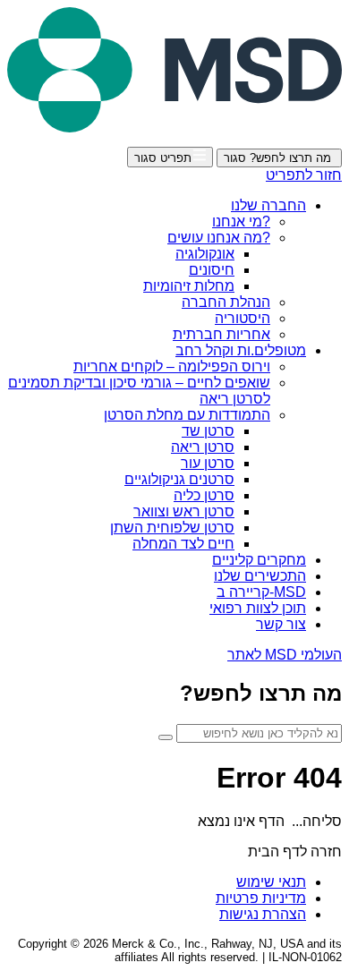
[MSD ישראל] (174, 127)
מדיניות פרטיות (261, 898)
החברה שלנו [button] (268, 205)
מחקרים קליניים (259, 559)
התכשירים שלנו (260, 575)
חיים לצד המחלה (183, 543)
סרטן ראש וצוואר (183, 511)
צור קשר (281, 624)
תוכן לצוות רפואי (257, 608)
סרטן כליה (204, 495)
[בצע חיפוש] (165, 737)
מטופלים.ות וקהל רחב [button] (240, 350)
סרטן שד (208, 431)
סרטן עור (207, 463)
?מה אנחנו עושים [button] (218, 237)
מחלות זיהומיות (188, 286)
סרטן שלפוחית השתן (172, 527)
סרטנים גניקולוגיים (179, 479)
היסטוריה (242, 318)
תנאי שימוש (271, 882)
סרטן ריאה (202, 447)
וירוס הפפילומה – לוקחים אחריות (171, 366)
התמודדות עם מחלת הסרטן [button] (187, 414)
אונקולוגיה (204, 253)
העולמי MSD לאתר (284, 654)
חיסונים (211, 269)
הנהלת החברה (226, 302)
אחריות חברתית (221, 334)
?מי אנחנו (241, 221)
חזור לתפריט (304, 175)
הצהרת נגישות (262, 914)
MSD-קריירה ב (261, 592)
